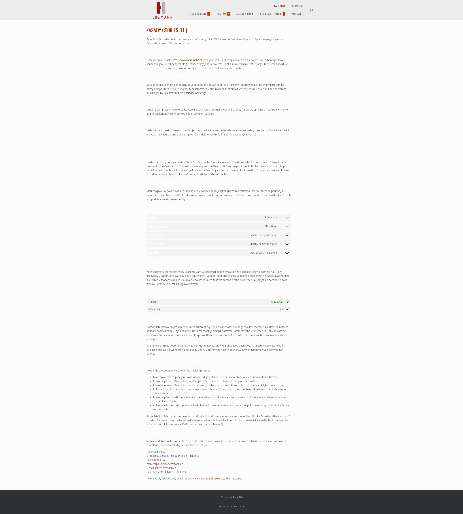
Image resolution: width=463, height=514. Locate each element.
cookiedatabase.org (210, 478)
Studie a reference (270, 14)
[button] (311, 10)
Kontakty (297, 14)
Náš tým (221, 14)
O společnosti (198, 14)
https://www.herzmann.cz (187, 60)
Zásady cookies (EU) (231, 497)
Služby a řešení (245, 14)
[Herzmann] (160, 10)
